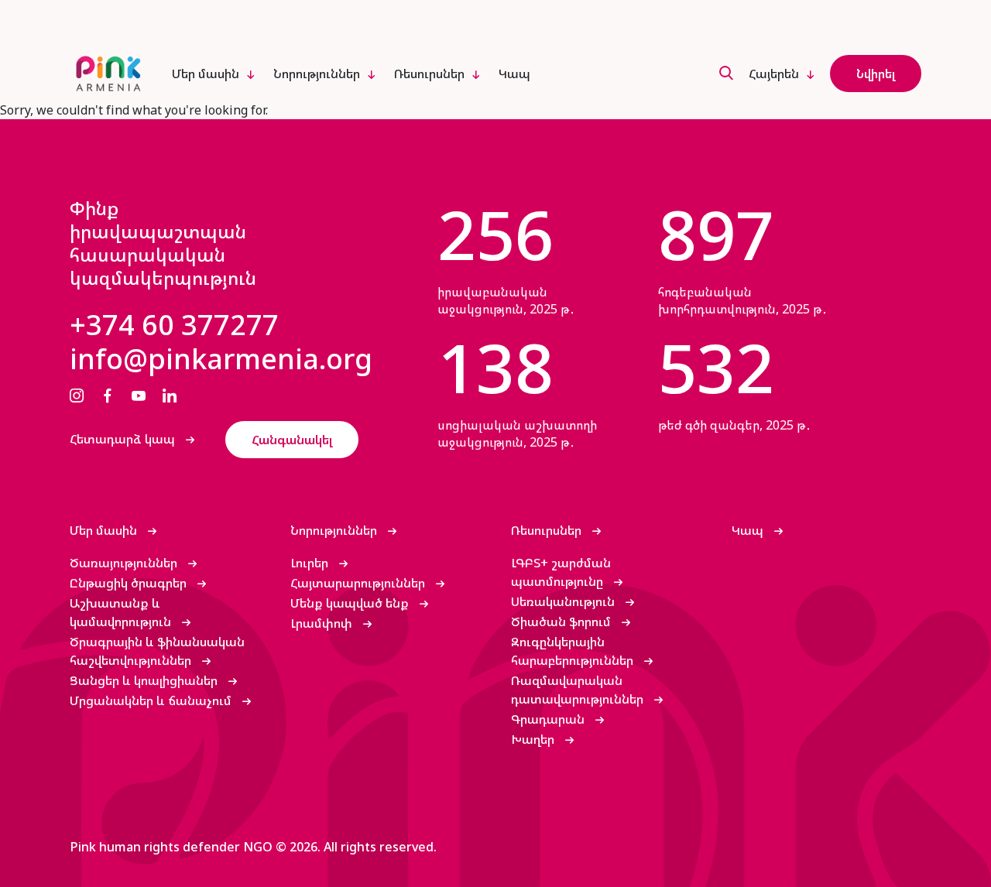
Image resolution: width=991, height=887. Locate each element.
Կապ (514, 73)
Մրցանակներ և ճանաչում (152, 700)
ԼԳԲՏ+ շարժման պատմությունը (561, 572)
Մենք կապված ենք (351, 602)
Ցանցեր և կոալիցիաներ (145, 680)
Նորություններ (316, 73)
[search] (726, 73)
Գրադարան (549, 719)
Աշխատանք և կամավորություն (122, 612)
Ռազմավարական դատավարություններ (578, 689)
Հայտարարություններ (359, 582)
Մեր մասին (205, 73)
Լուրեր (310, 562)
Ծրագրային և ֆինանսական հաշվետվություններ (157, 651)
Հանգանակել (292, 439)
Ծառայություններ (125, 562)
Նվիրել (875, 73)
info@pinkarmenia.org (221, 359)
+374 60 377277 (174, 325)
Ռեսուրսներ (429, 73)
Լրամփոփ (322, 623)
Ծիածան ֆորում (562, 621)
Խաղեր (534, 739)
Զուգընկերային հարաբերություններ (573, 651)
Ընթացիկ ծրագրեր (130, 582)
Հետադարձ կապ (124, 438)
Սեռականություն (564, 601)
